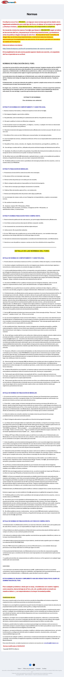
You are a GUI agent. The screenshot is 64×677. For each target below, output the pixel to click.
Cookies (44, 668)
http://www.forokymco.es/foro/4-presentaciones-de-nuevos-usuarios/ (27, 48)
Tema (19, 668)
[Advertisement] (32, 7)
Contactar (38, 668)
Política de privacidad (28, 668)
